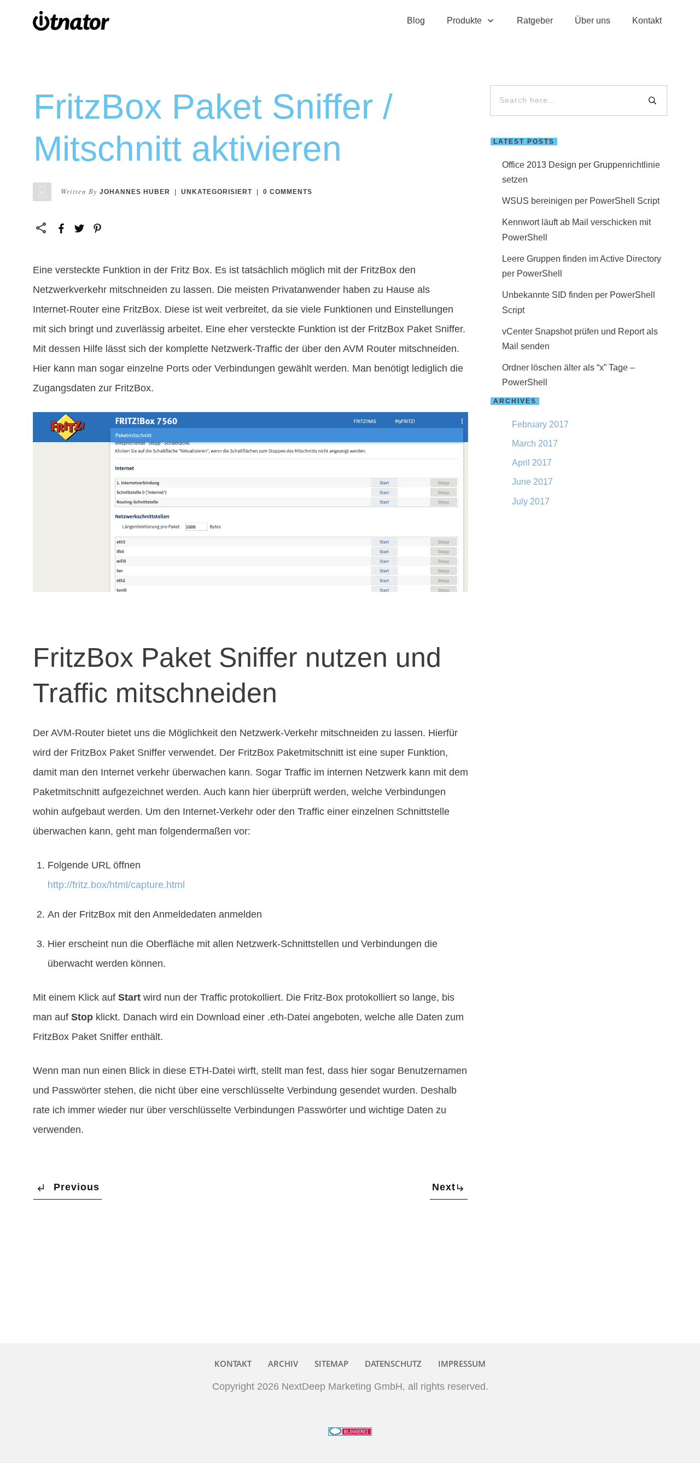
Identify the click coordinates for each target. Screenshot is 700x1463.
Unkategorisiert (216, 192)
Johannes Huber (135, 192)
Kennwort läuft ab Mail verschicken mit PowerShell (576, 230)
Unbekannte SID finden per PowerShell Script (578, 302)
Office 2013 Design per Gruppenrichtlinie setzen (581, 172)
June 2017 (532, 481)
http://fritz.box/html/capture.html (116, 884)
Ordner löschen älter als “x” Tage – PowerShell (568, 375)
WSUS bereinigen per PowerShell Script (581, 200)
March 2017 (535, 443)
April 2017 (532, 462)
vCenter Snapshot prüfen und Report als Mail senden (580, 339)
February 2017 (540, 424)
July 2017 (531, 501)
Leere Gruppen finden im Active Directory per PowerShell (581, 266)
